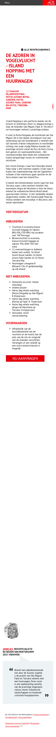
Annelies (8, 649)
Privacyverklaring (41, 714)
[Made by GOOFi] (21, 726)
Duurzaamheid (25, 717)
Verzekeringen (11, 717)
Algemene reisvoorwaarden (17, 723)
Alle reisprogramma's (37, 49)
